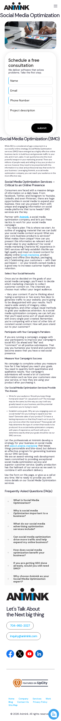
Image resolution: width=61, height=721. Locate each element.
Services (37, 698)
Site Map (13, 705)
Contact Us (23, 702)
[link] (27, 594)
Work (48, 698)
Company (23, 698)
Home (11, 698)
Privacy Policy (40, 702)
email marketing (30, 254)
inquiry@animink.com (23, 636)
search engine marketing (23, 445)
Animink (24, 216)
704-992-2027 (20, 626)
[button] (30, 501)
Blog (11, 702)
